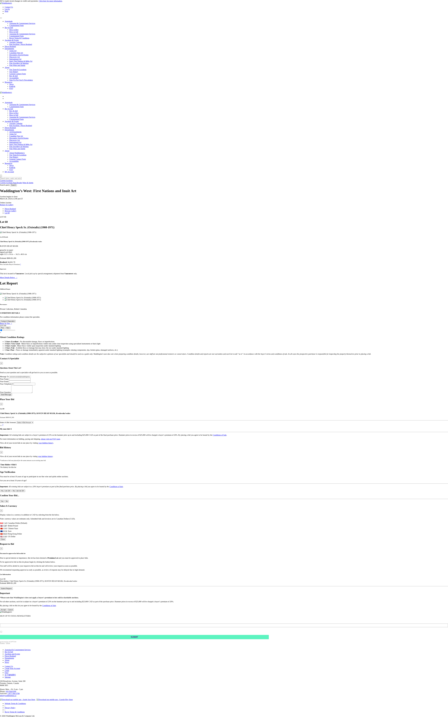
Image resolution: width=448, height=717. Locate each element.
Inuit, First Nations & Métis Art (20, 144)
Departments (9, 130)
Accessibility (14, 161)
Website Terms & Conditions (15, 704)
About (7, 151)
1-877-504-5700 (14, 693)
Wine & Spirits (27, 183)
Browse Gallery (10, 211)
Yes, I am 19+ (5, 491)
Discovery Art (14, 140)
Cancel (10, 610)
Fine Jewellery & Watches (19, 147)
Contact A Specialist (8, 321)
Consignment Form (16, 107)
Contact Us (9, 7)
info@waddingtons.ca (8, 696)
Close (3, 539)
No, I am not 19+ (18, 491)
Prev (2, 328)
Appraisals (8, 102)
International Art (15, 142)
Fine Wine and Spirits (17, 149)
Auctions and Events (12, 654)
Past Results (17, 183)
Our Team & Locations (17, 155)
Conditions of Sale (219, 435)
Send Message (6, 395)
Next (8, 328)
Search (13, 185)
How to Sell (13, 115)
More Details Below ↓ (8, 278)
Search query (5, 185)
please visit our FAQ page (50, 439)
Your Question (5, 392)
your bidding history (45, 443)
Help (6, 11)
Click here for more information (50, 1)
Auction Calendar (15, 123)
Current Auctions (6, 183)
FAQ (11, 170)
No (7, 501)
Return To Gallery (6, 205)
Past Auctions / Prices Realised (20, 126)
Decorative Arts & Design (18, 138)
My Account (9, 172)
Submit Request (6, 588)
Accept (3, 610)
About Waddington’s (17, 153)
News (11, 165)
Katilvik (12, 168)
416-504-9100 (11, 691)
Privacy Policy (10, 708)
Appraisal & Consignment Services (22, 105)
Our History (13, 157)
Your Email (4, 381)
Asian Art (12, 134)
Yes (2, 501)
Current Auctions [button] (6, 181)
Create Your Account (12, 668)
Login (7, 671)
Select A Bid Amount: (8, 422)
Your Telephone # (6, 384)
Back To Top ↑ (6, 323)
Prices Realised (10, 128)
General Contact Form (17, 159)
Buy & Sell (9, 109)
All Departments (15, 132)
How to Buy (14, 113)
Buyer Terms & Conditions (15, 712)
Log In (7, 9)
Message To (4, 377)
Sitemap (8, 677)
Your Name (4, 379)
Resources (8, 163)
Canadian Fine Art (16, 136)
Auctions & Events (12, 121)
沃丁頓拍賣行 (10, 675)
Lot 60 (7, 213)
